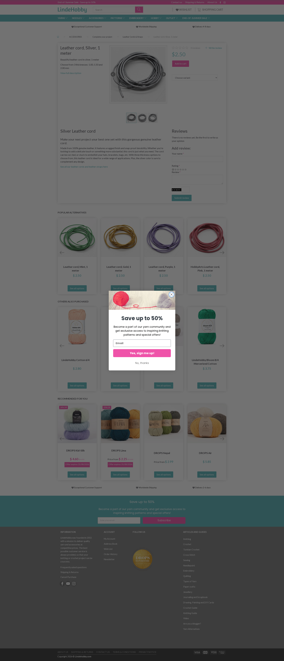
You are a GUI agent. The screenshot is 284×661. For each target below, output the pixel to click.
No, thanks (142, 363)
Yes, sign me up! (142, 353)
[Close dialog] (171, 294)
